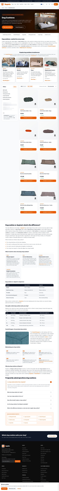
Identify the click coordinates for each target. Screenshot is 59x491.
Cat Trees (42, 447)
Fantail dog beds (6, 99)
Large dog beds (6, 95)
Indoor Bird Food (5, 470)
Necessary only (12, 488)
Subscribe (18, 461)
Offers (42, 477)
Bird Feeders (4, 472)
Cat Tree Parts (43, 453)
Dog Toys (24, 457)
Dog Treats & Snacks (26, 455)
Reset (15, 86)
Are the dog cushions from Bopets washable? (17, 404)
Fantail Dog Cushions (26, 479)
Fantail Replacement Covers (27, 481)
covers (46, 336)
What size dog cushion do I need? (15, 392)
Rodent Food (24, 470)
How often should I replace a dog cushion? (17, 400)
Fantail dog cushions (7, 34)
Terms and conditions (45, 481)
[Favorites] (52, 4)
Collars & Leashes (25, 459)
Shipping (42, 474)
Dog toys (25, 422)
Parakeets (4, 468)
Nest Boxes (4, 474)
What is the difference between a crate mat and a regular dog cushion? (23, 408)
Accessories (24, 472)
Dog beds (24, 34)
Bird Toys (3, 477)
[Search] (46, 4)
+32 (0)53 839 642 (5, 452)
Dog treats (10, 422)
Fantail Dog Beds (25, 451)
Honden (6, 7)
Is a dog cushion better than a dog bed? (16, 382)
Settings (19, 488)
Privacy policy (43, 479)
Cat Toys (42, 459)
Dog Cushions (25, 449)
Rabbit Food (24, 468)
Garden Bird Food (5, 476)
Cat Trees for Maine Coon (46, 451)
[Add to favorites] (36, 92)
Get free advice (52, 436)
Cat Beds (42, 457)
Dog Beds (24, 447)
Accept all (4, 488)
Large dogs (40, 34)
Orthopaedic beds (32, 34)
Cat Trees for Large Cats (45, 449)
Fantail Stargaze (16, 34)
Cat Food (42, 460)
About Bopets (43, 470)
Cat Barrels (43, 455)
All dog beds (26, 419)
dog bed (22, 227)
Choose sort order (42, 86)
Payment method (44, 472)
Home (3, 7)
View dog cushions (7, 27)
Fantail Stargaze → (19, 27)
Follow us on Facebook (6, 454)
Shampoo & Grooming (26, 460)
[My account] (49, 4)
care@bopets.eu (13, 452)
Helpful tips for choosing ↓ (26, 47)
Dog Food (24, 453)
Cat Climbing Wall (44, 462)
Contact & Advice (44, 468)
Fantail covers (47, 34)
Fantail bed (33, 55)
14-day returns (43, 476)
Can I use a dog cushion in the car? (15, 396)
